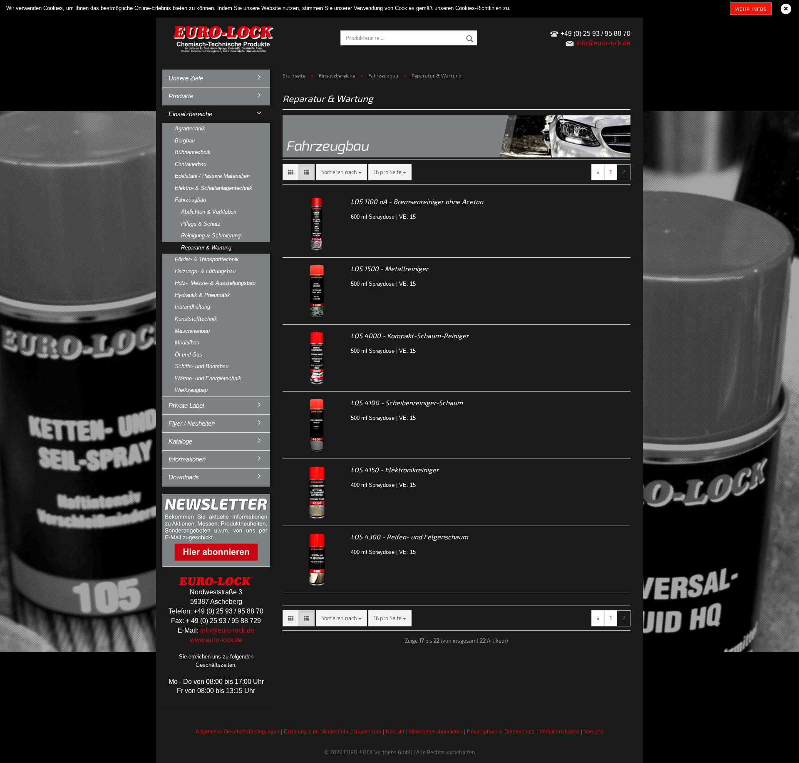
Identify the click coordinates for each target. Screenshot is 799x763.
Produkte (181, 96)
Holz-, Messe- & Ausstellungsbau (215, 283)
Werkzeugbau (191, 390)
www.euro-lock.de (216, 639)
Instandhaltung (192, 307)
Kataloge (180, 441)
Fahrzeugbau (190, 200)
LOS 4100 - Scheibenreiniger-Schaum (407, 402)
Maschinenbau (192, 331)
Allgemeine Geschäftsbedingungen (237, 731)
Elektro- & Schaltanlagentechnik (213, 188)
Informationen (187, 459)
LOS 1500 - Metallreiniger (389, 268)
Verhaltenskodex (559, 731)
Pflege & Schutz (201, 224)
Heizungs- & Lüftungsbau (205, 271)
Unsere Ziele (186, 78)
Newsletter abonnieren (435, 731)
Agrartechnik (190, 128)
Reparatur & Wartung (206, 247)
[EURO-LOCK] (224, 37)
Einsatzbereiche (190, 113)
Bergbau (185, 140)
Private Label (186, 405)
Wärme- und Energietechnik (208, 378)
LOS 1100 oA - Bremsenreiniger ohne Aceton (417, 201)
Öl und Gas (188, 355)
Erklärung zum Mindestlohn (317, 731)
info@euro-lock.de (227, 630)
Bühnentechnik (193, 152)
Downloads (184, 477)
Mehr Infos (750, 9)
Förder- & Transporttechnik (207, 259)
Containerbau (190, 164)
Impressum (367, 731)
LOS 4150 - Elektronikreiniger (395, 470)
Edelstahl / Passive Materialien (212, 176)
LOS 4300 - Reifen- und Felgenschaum (409, 537)
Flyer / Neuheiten (192, 423)
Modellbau (187, 342)
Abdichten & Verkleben (208, 212)
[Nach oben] (776, 750)
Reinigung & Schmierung (211, 235)
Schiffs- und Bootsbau (201, 366)
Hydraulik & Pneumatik (202, 295)
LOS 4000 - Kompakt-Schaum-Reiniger (410, 335)
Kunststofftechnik (196, 319)
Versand (593, 731)
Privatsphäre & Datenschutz (501, 731)
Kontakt (395, 731)
